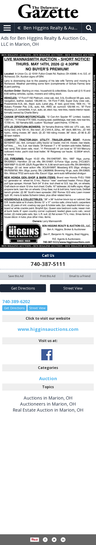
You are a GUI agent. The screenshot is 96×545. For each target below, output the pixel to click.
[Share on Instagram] (63, 540)
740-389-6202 (16, 301)
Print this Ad (47, 276)
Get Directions (23, 288)
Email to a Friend (79, 276)
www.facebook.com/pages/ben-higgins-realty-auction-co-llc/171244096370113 (46, 354)
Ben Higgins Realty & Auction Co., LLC (52, 28)
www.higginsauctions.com (48, 329)
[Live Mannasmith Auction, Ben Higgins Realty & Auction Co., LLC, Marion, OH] (48, 150)
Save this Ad (15, 276)
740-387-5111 (48, 263)
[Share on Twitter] (54, 540)
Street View (72, 288)
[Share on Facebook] (45, 540)
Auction (48, 378)
